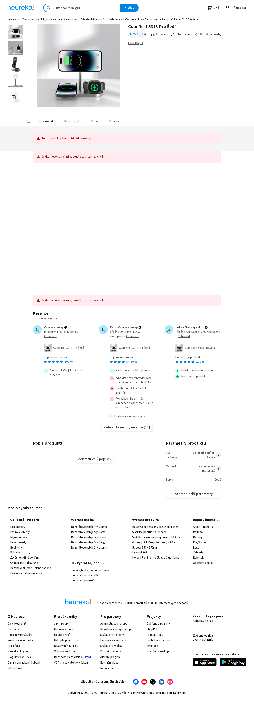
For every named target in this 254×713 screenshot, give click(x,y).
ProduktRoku (155, 635)
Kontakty (13, 629)
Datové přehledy (110, 651)
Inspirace (152, 646)
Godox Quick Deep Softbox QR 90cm (154, 542)
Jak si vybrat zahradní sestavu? (90, 570)
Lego (196, 548)
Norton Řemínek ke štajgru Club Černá (155, 558)
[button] (45, 121)
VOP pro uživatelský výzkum (71, 663)
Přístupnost (15, 668)
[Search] (28, 121)
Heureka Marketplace (113, 640)
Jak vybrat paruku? (82, 581)
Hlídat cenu (183, 34)
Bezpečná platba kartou (69, 657)
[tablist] (100, 121)
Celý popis (135, 43)
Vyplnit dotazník (203, 640)
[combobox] (82, 8)
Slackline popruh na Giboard (149, 532)
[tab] (45, 121)
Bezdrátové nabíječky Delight (89, 542)
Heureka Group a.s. (109, 693)
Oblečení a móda (203, 563)
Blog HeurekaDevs (19, 657)
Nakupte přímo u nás (66, 640)
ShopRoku (153, 629)
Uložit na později (211, 34)
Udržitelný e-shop (158, 651)
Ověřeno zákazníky (158, 624)
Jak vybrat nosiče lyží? (84, 576)
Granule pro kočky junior (25, 563)
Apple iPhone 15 (203, 527)
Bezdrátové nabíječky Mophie (89, 527)
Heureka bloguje (18, 651)
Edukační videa (109, 663)
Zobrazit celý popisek (94, 459)
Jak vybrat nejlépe (85, 563)
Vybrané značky (83, 520)
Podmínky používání (20, 635)
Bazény (197, 537)
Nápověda (106, 668)
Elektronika (28, 19)
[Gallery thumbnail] (15, 32)
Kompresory (17, 527)
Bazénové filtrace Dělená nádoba (30, 568)
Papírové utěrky (20, 532)
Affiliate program (110, 657)
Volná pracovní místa (20, 640)
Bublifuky (16, 548)
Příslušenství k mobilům (93, 19)
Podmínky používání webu (170, 693)
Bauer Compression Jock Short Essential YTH (157, 527)
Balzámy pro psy (20, 553)
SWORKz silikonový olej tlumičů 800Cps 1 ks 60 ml (157, 537)
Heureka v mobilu (64, 629)
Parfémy (198, 532)
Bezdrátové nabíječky (156, 19)
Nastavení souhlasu (66, 646)
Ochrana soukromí (65, 651)
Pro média (14, 646)
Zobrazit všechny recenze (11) (127, 427)
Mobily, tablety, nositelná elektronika (58, 19)
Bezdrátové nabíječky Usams (89, 548)
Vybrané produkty (146, 520)
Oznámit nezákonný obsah (24, 663)
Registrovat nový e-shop (115, 629)
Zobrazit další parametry (193, 494)
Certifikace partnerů (159, 640)
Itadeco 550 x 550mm (145, 548)
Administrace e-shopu (113, 624)
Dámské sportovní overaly (26, 573)
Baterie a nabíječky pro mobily (125, 19)
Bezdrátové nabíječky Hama (88, 532)
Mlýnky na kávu (19, 537)
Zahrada (198, 553)
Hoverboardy (18, 542)
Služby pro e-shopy (112, 635)
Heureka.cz (13, 19)
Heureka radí (62, 635)
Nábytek (198, 558)
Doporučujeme (204, 520)
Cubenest (50, 336)
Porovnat (162, 34)
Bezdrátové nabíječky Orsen (88, 537)
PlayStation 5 (201, 542)
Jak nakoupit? (62, 624)
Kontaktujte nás (203, 621)
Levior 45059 (139, 553)
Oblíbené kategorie (25, 520)
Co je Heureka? (17, 624)
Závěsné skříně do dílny (24, 558)
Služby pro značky (111, 646)
